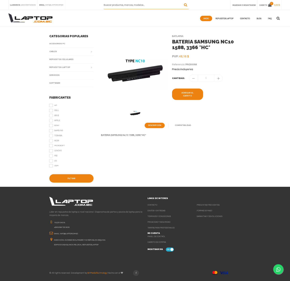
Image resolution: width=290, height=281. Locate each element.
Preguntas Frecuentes (208, 205)
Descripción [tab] (154, 125)
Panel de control (156, 236)
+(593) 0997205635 (28, 5)
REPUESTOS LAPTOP (59, 67)
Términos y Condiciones (159, 216)
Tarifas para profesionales (161, 228)
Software (54, 83)
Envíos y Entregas (156, 211)
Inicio (206, 18)
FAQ (270, 18)
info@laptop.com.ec (54, 5)
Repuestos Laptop (224, 18)
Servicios (54, 75)
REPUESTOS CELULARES (61, 59)
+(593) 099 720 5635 (62, 227)
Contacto (245, 18)
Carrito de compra (157, 242)
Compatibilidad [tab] (183, 125)
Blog (259, 18)
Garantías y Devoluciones (209, 216)
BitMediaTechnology (97, 273)
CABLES (53, 51)
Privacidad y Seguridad (159, 222)
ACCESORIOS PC (57, 44)
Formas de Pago (204, 211)
